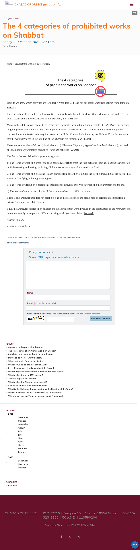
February (22, 448)
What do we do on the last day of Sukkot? (28, 364)
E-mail (42, 303)
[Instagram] (78, 536)
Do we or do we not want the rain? (25, 357)
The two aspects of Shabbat (22, 378)
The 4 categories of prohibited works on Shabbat (32, 351)
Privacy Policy (88, 525)
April (20, 441)
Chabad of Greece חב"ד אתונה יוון (39, 4)
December (23, 460)
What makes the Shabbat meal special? (27, 382)
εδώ (48, 63)
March (21, 445)
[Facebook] (61, 536)
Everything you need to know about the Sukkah (31, 368)
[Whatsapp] (70, 536)
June (20, 434)
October (22, 421)
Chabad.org (62, 525)
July (20, 431)
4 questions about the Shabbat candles (27, 385)
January (22, 452)
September (23, 424)
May (20, 438)
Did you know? (12, 18)
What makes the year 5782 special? (25, 375)
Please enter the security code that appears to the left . (64, 313)
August (21, 428)
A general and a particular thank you (26, 347)
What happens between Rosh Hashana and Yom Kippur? (36, 371)
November (23, 417)
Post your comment (41, 252)
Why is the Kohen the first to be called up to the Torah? (35, 392)
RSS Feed (12, 485)
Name (30, 293)
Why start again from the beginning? (26, 361)
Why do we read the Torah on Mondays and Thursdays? (35, 396)
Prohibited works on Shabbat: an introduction (30, 354)
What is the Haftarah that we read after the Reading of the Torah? (40, 389)
